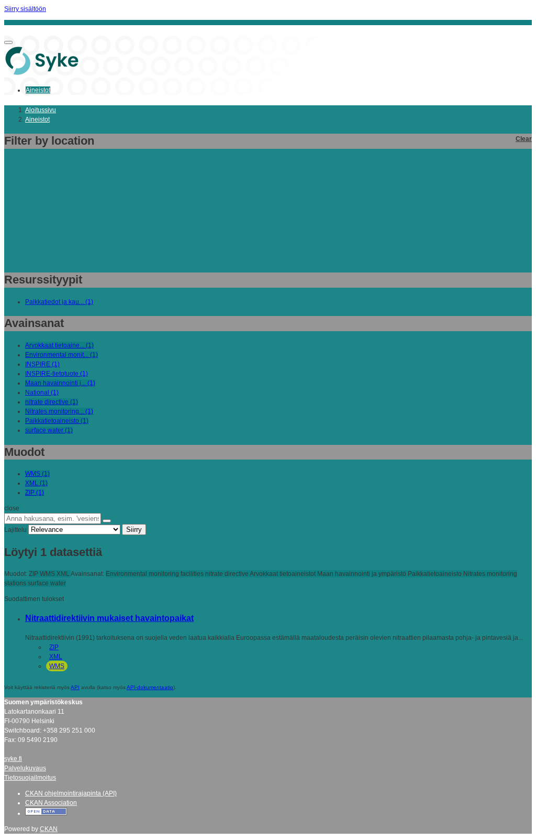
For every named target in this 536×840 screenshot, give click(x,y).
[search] (107, 520)
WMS (56, 666)
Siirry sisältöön (25, 9)
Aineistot (38, 90)
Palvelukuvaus (25, 768)
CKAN (49, 829)
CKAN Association (51, 802)
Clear (524, 139)
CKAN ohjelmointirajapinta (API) (71, 793)
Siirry (134, 529)
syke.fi (13, 758)
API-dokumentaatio (150, 687)
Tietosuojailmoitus (30, 777)
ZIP (54, 647)
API (75, 687)
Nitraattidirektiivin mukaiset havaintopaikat (109, 618)
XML (55, 656)
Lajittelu (15, 529)
